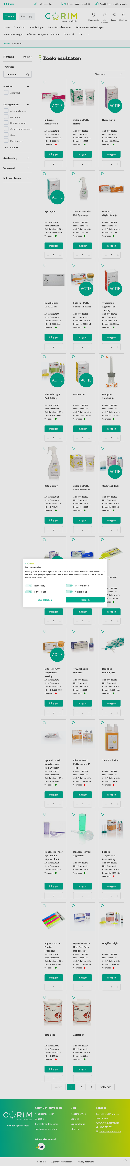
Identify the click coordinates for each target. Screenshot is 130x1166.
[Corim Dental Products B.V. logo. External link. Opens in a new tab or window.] (29, 563)
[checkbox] (28, 585)
